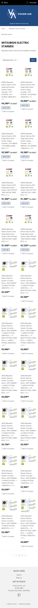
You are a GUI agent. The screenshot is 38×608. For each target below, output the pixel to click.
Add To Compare (8, 111)
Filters (33, 60)
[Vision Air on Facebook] (19, 595)
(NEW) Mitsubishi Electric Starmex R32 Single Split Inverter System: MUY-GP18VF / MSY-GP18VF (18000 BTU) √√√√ (9, 235)
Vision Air (14, 604)
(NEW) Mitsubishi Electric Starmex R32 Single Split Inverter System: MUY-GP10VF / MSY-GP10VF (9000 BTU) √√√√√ (9, 189)
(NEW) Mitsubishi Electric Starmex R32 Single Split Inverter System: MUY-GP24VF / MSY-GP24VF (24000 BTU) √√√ (28, 235)
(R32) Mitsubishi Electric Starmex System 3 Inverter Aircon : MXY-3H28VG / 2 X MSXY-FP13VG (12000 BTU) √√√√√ (28, 477)
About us (19, 578)
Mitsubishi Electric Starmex (17, 29)
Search (19, 575)
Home (3, 29)
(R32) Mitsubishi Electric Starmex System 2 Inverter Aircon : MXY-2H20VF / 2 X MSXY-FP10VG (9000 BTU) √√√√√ (9, 282)
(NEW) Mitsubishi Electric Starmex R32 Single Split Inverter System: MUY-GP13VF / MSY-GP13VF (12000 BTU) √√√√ (28, 189)
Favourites (31, 3)
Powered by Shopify (24, 604)
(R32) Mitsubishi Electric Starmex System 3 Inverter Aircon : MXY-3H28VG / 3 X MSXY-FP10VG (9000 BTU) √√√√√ (9, 522)
